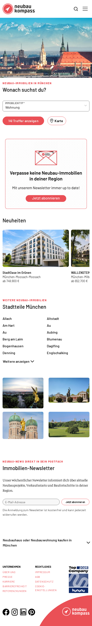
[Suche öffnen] (76, 9)
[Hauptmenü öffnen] (85, 8)
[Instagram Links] (14, 612)
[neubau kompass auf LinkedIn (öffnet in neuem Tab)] (23, 612)
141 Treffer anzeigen (23, 121)
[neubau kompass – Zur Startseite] (19, 8)
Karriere (9, 581)
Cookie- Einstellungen (45, 588)
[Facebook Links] (6, 612)
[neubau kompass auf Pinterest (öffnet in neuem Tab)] (31, 612)
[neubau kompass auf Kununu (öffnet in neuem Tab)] (78, 579)
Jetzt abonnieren (75, 501)
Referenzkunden (15, 590)
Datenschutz (44, 581)
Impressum (42, 572)
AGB (37, 576)
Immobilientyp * (15, 103)
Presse (7, 576)
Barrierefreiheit (15, 586)
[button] (46, 174)
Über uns (9, 572)
